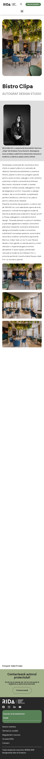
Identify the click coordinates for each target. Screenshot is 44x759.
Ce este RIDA (8, 739)
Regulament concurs (11, 735)
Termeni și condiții (10, 731)
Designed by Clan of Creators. (14, 753)
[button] (22, 11)
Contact (5, 743)
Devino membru (9, 727)
